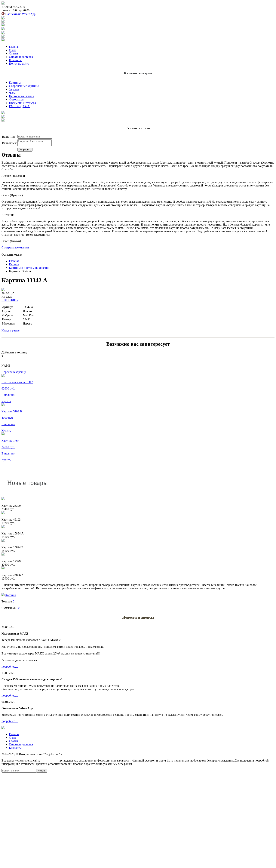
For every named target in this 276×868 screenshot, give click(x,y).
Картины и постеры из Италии (29, 267)
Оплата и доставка (21, 56)
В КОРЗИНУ (10, 300)
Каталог (14, 264)
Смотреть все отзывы (15, 247)
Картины (15, 82)
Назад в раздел (11, 330)
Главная (14, 46)
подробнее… (10, 666)
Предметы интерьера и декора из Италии (88, 754)
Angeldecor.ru (49, 760)
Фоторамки (16, 99)
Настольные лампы (21, 96)
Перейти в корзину (14, 372)
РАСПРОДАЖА (19, 106)
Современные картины (24, 86)
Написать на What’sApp (20, 14)
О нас (12, 50)
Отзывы (11, 155)
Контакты (15, 60)
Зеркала (14, 89)
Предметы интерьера (22, 102)
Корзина (10, 595)
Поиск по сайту (19, 63)
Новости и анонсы (138, 617)
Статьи (13, 53)
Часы (12, 92)
